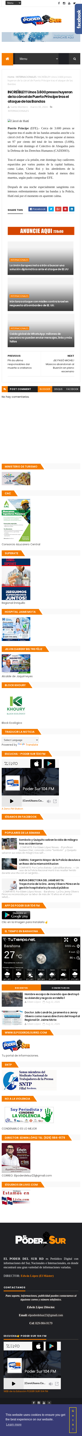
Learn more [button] (14, 1424)
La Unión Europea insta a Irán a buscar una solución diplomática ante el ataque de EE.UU (39, 267)
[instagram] (64, 3)
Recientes (21, 987)
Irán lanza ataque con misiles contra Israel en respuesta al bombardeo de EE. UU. (39, 303)
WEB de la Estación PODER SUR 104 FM (26, 1391)
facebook (72, 389)
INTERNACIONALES (26, 77)
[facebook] (59, 3)
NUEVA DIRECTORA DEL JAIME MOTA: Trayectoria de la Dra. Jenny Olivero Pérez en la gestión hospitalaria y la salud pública (49, 884)
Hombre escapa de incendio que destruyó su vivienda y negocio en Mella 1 (52, 996)
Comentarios (61, 987)
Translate (32, 745)
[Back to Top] (49, 1403)
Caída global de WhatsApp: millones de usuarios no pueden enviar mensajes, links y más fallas (41, 337)
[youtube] (69, 3)
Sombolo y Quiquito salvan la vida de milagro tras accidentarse (48, 841)
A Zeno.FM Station (12, 809)
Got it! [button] (73, 1420)
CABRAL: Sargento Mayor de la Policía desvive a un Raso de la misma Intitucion (49, 862)
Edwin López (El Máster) (37, 1275)
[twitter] (74, 3)
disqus (58, 389)
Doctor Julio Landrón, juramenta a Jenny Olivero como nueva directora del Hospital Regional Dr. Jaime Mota (52, 1016)
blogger (45, 389)
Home (11, 77)
